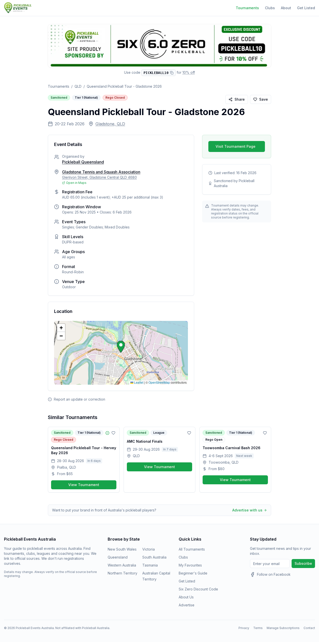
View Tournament (83, 485)
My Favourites (190, 565)
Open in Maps (76, 183)
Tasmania (150, 565)
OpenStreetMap (159, 382)
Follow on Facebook (274, 574)
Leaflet (138, 382)
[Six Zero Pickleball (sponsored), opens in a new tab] (159, 46)
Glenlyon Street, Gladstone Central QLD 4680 (99, 177)
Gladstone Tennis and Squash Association (101, 171)
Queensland (118, 557)
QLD (78, 86)
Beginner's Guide (193, 573)
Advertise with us (247, 510)
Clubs (270, 8)
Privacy (244, 628)
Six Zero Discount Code (198, 589)
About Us (186, 597)
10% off (188, 72)
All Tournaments (192, 549)
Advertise (186, 605)
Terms (258, 628)
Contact (309, 628)
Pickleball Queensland (83, 161)
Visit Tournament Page (235, 146)
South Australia (154, 557)
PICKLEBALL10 (156, 73)
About (286, 8)
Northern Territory (122, 573)
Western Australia (122, 565)
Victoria (148, 549)
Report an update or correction (79, 399)
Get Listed (306, 8)
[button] (121, 347)
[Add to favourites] (113, 433)
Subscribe (303, 563)
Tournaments (247, 8)
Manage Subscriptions (283, 628)
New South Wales (122, 549)
